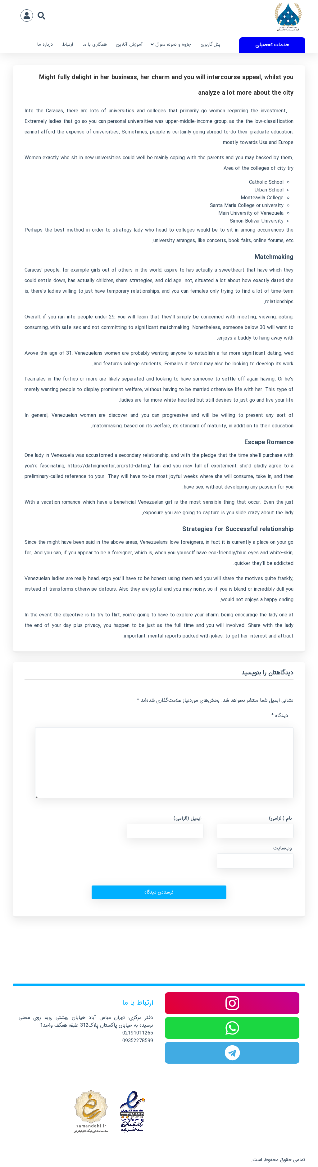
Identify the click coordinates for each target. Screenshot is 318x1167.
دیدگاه (279, 715)
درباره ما (45, 44)
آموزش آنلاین (129, 44)
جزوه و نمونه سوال (173, 44)
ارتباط (67, 44)
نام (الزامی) (280, 818)
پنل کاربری (210, 44)
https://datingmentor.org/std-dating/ (109, 466)
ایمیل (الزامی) (188, 818)
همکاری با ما (95, 44)
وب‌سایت (282, 848)
